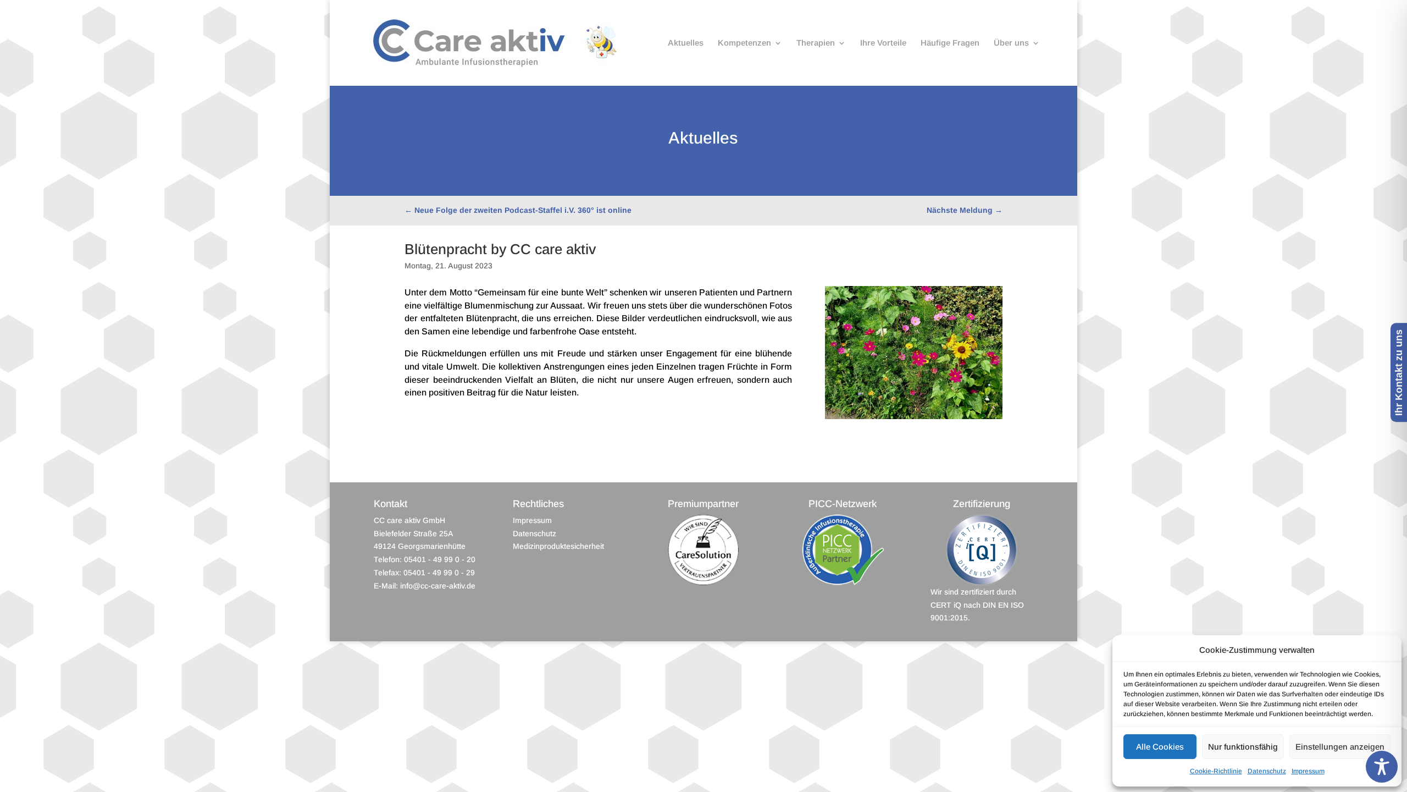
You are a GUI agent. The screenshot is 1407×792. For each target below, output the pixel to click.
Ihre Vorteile (883, 43)
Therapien (815, 43)
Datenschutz (1267, 771)
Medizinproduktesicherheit (558, 546)
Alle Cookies (1160, 746)
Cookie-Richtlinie (1216, 771)
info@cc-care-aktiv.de (437, 585)
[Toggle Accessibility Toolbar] (1382, 767)
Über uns (1011, 43)
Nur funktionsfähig (1243, 746)
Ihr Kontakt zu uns (1398, 372)
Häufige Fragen (950, 43)
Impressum (1308, 771)
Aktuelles (686, 43)
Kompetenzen (744, 43)
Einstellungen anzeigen (1339, 746)
